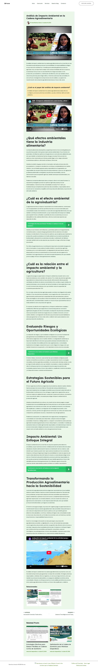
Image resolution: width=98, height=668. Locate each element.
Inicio (33, 3)
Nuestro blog (55, 3)
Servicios (47, 3)
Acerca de (39, 3)
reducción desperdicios (32, 651)
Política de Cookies (81, 665)
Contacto (63, 3)
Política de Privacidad (77, 663)
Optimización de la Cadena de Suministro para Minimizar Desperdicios (60, 646)
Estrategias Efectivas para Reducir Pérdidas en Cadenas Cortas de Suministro (36, 646)
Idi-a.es (7, 3)
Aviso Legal (87, 663)
